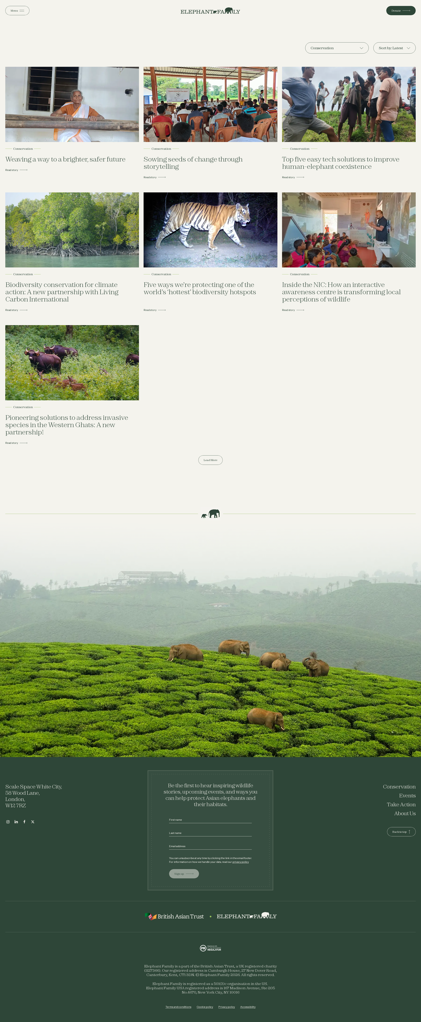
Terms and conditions (178, 1006)
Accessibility (247, 1006)
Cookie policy (205, 1006)
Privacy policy (226, 1006)
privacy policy (240, 861)
